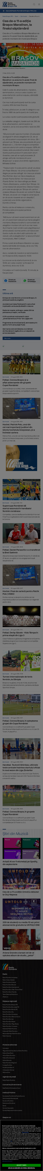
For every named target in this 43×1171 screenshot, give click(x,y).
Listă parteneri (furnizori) (7, 1161)
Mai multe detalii (25, 1132)
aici (11, 1141)
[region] (21, 1145)
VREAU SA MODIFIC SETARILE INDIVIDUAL (21, 1168)
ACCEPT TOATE (21, 1165)
